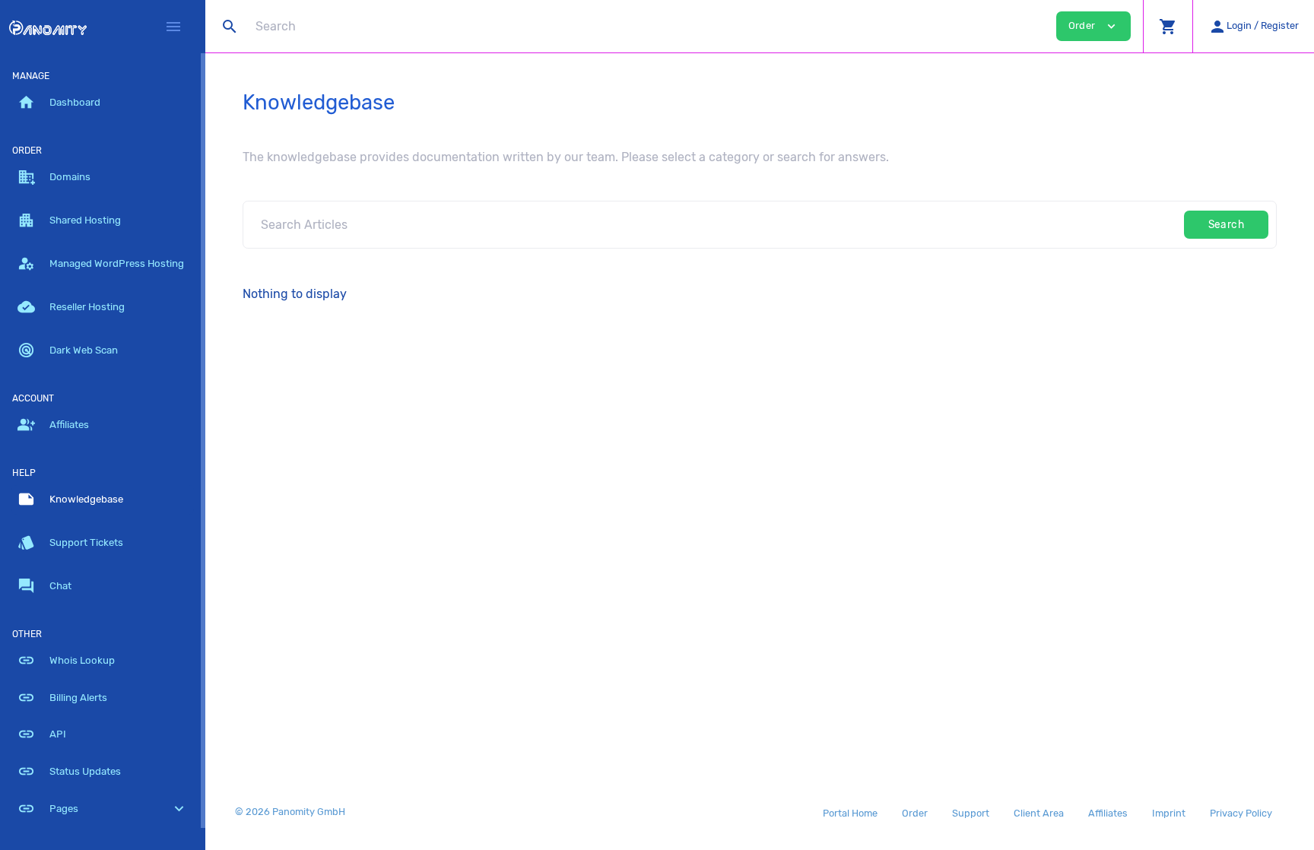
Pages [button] (102, 808)
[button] (1167, 26)
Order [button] (1093, 26)
